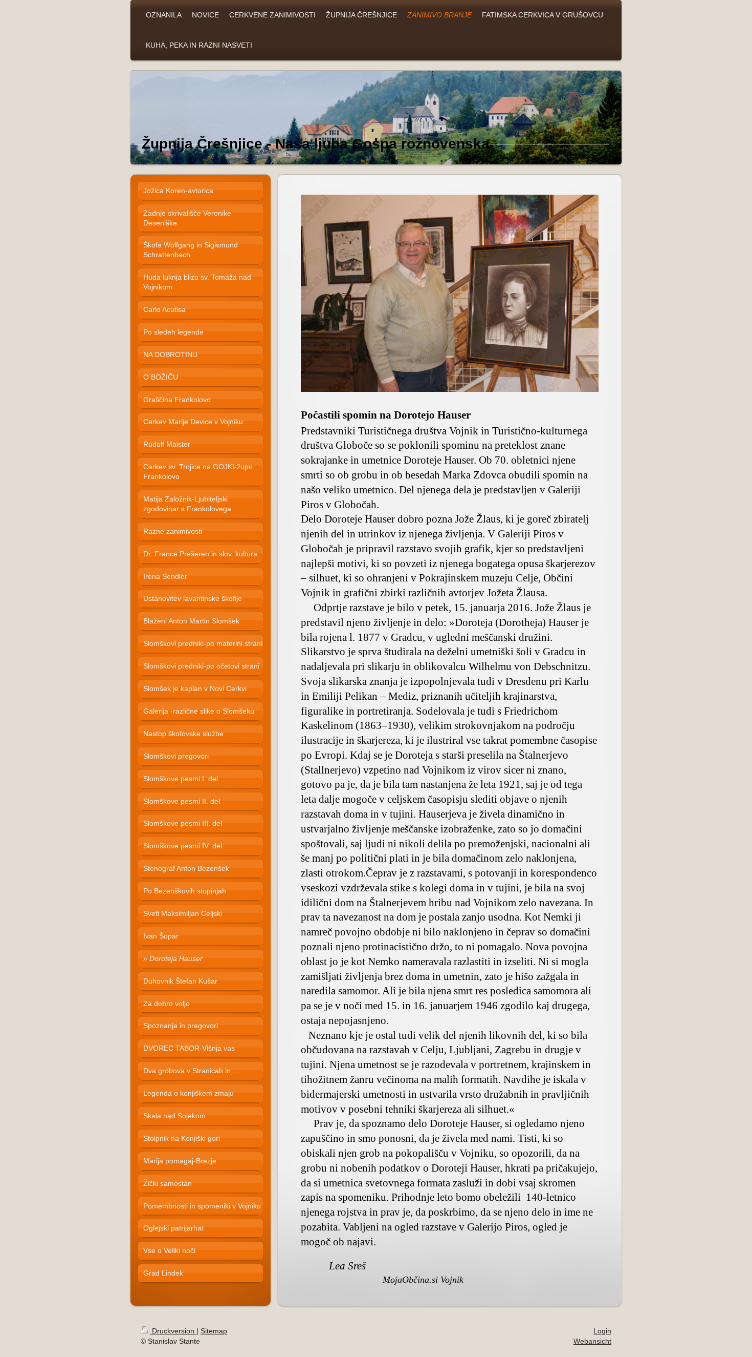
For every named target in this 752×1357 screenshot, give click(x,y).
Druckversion (173, 1331)
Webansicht (592, 1341)
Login (602, 1331)
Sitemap (214, 1331)
